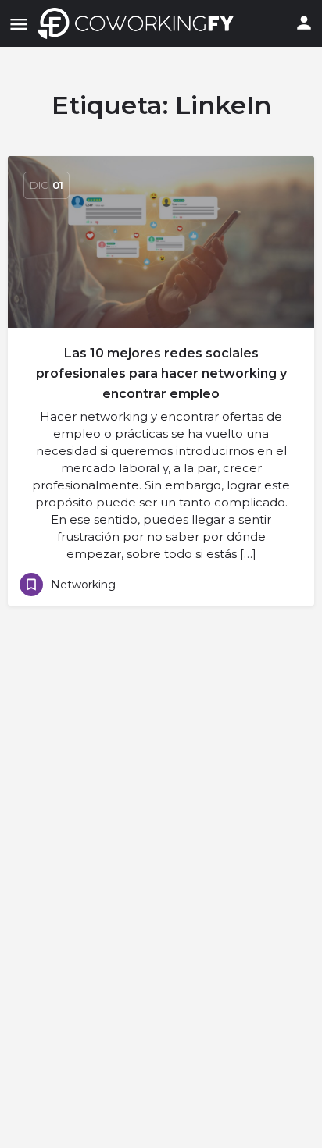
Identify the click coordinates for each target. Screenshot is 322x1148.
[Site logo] (140, 23)
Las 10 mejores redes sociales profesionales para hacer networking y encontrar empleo (161, 373)
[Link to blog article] (161, 242)
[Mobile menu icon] (19, 24)
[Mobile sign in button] (304, 22)
